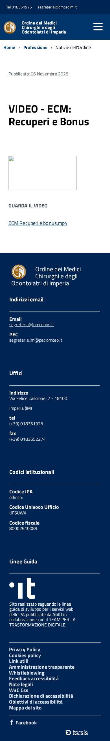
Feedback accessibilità (34, 678)
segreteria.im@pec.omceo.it (35, 340)
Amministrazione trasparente (41, 667)
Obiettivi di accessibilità (36, 702)
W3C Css (18, 690)
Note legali (21, 684)
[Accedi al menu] (97, 26)
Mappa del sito (25, 707)
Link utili (18, 661)
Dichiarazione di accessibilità (41, 696)
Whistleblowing (27, 673)
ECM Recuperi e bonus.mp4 (37, 223)
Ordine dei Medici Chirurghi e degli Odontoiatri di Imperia (44, 27)
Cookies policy (25, 655)
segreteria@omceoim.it (31, 324)
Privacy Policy (24, 649)
